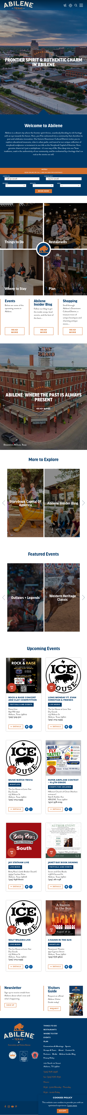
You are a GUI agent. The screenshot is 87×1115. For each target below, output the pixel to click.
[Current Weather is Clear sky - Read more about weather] (70, 5)
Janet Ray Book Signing (63, 862)
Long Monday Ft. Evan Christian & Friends (62, 698)
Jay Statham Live (18, 862)
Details (17, 727)
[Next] (83, 502)
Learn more (72, 1105)
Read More (43, 409)
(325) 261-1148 (54, 879)
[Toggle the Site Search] (76, 5)
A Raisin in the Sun (59, 940)
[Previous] (3, 502)
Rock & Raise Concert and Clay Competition (22, 698)
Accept (62, 1111)
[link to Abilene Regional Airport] (65, 5)
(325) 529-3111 (14, 717)
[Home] (19, 5)
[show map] (27, 727)
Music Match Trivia (20, 780)
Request (54, 1008)
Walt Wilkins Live (19, 940)
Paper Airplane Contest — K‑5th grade (63, 781)
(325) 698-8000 (16, 879)
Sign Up (10, 1005)
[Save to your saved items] (31, 727)
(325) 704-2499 (55, 719)
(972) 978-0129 (55, 802)
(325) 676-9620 (55, 957)
